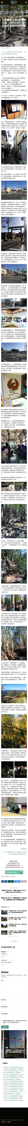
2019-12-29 (11, 927)
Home (2, 48)
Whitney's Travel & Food (17, 1120)
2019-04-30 (13, 32)
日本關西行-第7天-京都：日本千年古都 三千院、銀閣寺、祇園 (17, 918)
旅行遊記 (7, 876)
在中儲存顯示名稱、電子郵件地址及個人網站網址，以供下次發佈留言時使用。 (15, 1021)
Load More (14, 941)
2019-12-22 (11, 936)
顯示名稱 (4, 1000)
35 (15, 914)
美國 (7, 1047)
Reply (3, 956)
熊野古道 (13, 876)
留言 (2, 980)
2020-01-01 (11, 914)
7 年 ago (10, 951)
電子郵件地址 (5, 1006)
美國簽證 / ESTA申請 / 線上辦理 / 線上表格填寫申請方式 (13, 1052)
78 (15, 936)
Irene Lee (4, 960)
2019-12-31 (11, 921)
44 (15, 927)
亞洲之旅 (7, 48)
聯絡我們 (9, 1122)
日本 (11, 48)
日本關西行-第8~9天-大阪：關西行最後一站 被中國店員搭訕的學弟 (18, 911)
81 (15, 921)
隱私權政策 (3, 1122)
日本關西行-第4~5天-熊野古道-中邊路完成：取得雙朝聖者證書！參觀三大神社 (17, 932)
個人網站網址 (4, 1013)
